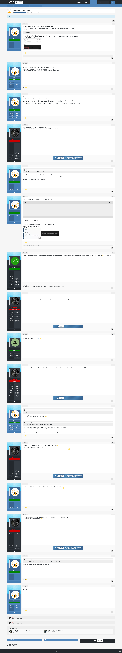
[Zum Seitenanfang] (120, 651)
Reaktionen (11, 42)
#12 (112, 442)
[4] (24, 208)
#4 (112, 124)
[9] (24, 215)
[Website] (14, 50)
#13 (112, 483)
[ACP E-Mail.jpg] (32, 233)
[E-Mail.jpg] (32, 44)
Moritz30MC (17, 284)
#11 (112, 406)
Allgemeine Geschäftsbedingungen (15, 645)
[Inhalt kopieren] (112, 202)
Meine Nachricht (28, 32)
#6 (112, 196)
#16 (112, 586)
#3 (112, 94)
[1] (24, 205)
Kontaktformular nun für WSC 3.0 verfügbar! (21, 630)
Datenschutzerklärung (12, 644)
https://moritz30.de (17, 279)
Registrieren (106, 2)
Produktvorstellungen (17, 632)
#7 (112, 252)
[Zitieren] (112, 58)
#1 (112, 23)
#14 (112, 514)
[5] (24, 210)
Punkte (11, 45)
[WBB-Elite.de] (15, 2)
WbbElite (16, 158)
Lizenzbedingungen (12, 641)
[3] (24, 207)
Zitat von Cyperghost (30, 169)
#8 (112, 293)
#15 (112, 555)
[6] (24, 211)
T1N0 (14, 631)
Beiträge (11, 47)
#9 (112, 334)
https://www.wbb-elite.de (17, 153)
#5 (112, 165)
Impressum (10, 643)
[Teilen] (113, 21)
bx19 (29, 12)
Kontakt (9, 646)
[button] (110, 202)
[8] (24, 214)
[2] (24, 206)
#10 (112, 365)
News (11, 150)
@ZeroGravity (26, 367)
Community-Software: (61, 651)
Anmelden (100, 2)
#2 (112, 63)
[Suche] (113, 2)
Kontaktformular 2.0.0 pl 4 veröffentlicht (55, 630)
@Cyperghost (36, 338)
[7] (24, 212)
